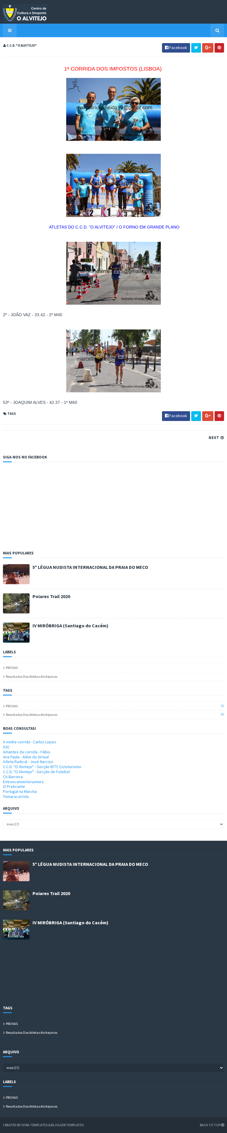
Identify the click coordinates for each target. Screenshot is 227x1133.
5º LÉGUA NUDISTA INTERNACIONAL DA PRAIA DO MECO (90, 567)
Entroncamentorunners (23, 781)
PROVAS (12, 667)
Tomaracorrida (16, 796)
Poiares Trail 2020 (51, 596)
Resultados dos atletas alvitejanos (31, 676)
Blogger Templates (67, 1125)
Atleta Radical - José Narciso (28, 761)
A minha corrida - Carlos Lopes (29, 742)
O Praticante (14, 786)
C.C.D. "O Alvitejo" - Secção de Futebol (36, 771)
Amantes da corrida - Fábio (26, 752)
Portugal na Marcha (20, 791)
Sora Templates (34, 1125)
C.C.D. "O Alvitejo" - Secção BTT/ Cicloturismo (42, 766)
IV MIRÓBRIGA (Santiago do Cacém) (70, 625)
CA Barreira (13, 776)
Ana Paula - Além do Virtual (26, 757)
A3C (6, 747)
